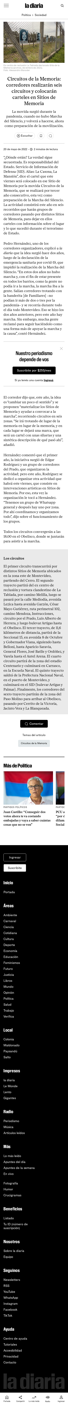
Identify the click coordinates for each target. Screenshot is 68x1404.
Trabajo (8, 1010)
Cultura (8, 939)
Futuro (8, 969)
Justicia (8, 975)
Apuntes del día (14, 1162)
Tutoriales (10, 1344)
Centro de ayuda (15, 1339)
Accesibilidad (12, 1350)
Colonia (8, 1039)
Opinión (8, 993)
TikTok (7, 1316)
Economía (10, 951)
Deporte (9, 945)
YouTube (9, 1292)
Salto (7, 1057)
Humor (8, 1189)
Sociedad (40, 15)
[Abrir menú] (6, 5)
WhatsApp (10, 1298)
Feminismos (11, 963)
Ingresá (48, 380)
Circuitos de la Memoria (34, 743)
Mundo (8, 987)
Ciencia (8, 927)
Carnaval (9, 921)
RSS (6, 1286)
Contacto (9, 1362)
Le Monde (10, 1086)
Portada (9, 892)
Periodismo (11, 1121)
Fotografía (10, 1183)
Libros (7, 981)
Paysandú (10, 1051)
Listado (8, 1218)
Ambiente (10, 915)
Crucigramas (12, 1195)
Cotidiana (10, 933)
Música (8, 1127)
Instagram (10, 1304)
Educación (10, 957)
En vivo (8, 1174)
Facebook (10, 1310)
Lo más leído (12, 1156)
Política (26, 15)
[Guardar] (41, 135)
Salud (7, 1005)
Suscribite (15, 868)
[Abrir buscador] (62, 5)
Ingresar (15, 857)
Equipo (8, 1257)
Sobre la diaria (13, 1251)
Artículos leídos (14, 1133)
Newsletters (11, 1280)
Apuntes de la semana (19, 1168)
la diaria (9, 1080)
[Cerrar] (61, 349)
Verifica (8, 1016)
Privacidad (10, 1356)
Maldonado (11, 1045)
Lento (7, 1092)
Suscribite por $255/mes (34, 370)
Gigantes (9, 1098)
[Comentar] (50, 135)
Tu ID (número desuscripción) (15, 1226)
